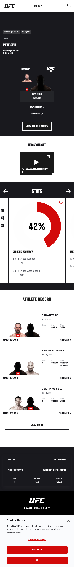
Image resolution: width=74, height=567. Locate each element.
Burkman (58, 350)
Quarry (47, 389)
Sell (58, 315)
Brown (46, 315)
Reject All (37, 550)
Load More (37, 424)
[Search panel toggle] (69, 5)
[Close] (68, 520)
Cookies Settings (37, 540)
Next (68, 191)
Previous (5, 191)
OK (37, 560)
